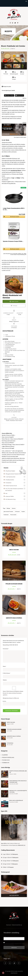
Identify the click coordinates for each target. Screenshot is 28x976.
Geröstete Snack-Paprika (14, 618)
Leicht (13, 90)
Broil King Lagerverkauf (16, 800)
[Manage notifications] (3, 973)
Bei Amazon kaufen (14, 216)
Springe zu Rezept (10, 95)
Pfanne (19, 170)
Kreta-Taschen (14, 549)
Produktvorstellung (8, 757)
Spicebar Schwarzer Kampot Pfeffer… (13, 241)
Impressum (8, 924)
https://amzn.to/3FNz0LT (8, 442)
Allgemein (5, 754)
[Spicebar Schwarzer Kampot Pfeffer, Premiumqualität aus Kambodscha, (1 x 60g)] (14, 231)
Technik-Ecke (6, 760)
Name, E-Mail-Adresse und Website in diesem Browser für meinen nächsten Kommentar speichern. (13, 693)
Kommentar (6, 648)
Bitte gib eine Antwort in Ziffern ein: (11, 698)
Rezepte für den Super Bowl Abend (18, 771)
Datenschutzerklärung (17, 924)
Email (5, 936)
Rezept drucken (7, 86)
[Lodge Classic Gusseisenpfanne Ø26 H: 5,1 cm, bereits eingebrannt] (14, 198)
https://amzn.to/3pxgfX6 (8, 437)
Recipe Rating (6, 644)
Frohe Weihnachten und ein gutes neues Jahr (18, 781)
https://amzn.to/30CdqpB (8, 448)
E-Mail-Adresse (6, 673)
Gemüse (13, 508)
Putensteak (10, 743)
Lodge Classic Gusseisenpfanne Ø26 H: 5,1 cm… (14, 209)
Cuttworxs (11, 843)
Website (5, 680)
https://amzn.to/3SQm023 (16, 439)
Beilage (8, 508)
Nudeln (23, 511)
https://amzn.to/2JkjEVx (18, 444)
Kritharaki (17, 511)
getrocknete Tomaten (8, 511)
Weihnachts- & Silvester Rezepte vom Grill (18, 791)
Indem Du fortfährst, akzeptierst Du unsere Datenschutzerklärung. (14, 944)
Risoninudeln (13, 514)
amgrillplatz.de (14, 973)
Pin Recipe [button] (14, 305)
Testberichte (5, 762)
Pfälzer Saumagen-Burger (14, 583)
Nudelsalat (6, 514)
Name (4, 666)
